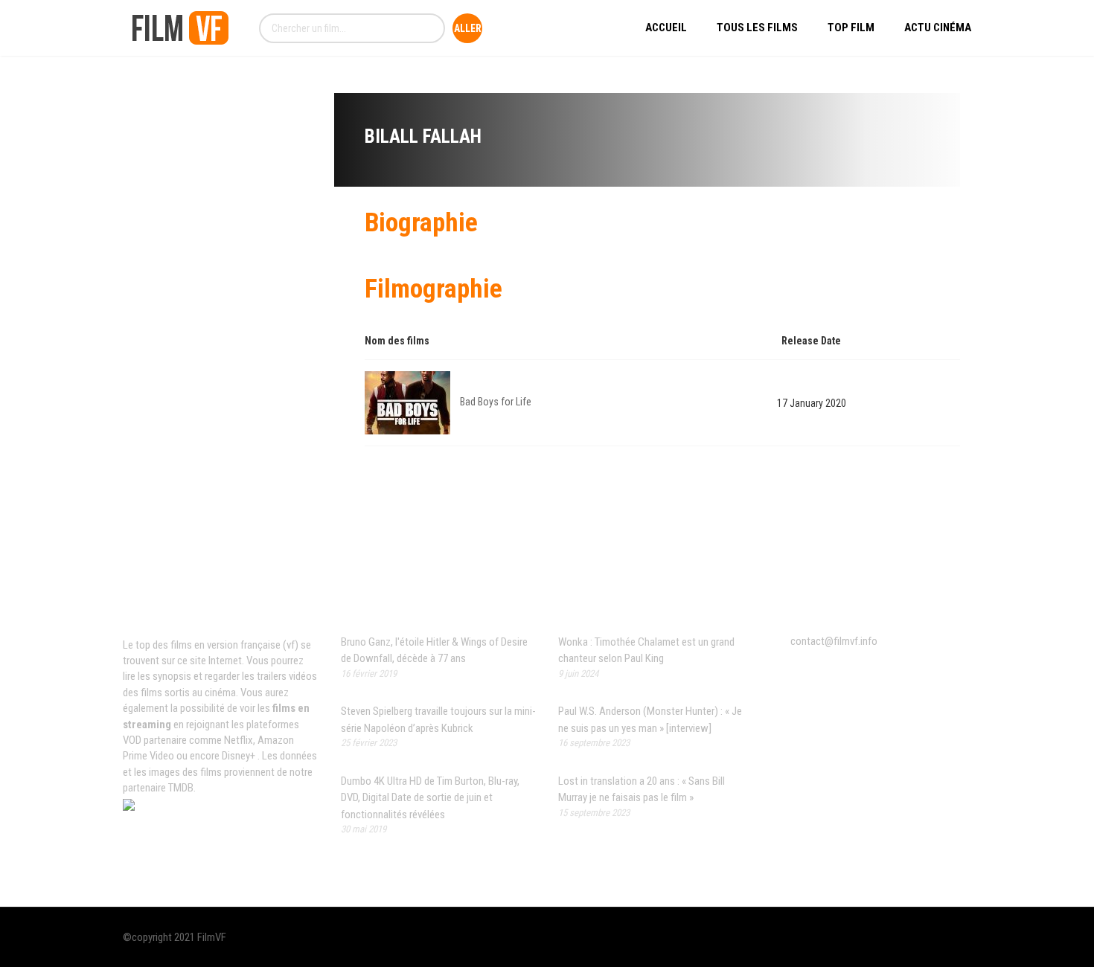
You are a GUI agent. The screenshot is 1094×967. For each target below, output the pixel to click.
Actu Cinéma (937, 27)
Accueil (666, 27)
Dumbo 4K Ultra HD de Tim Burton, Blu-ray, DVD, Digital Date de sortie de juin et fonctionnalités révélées (430, 797)
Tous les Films (757, 27)
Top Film (851, 27)
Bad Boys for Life (495, 402)
